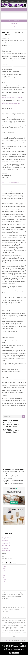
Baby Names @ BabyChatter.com (10, 182)
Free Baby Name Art (14, 26)
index (4, 583)
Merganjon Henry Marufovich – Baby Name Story (13, 1)
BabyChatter (6, 640)
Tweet (18, 410)
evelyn (4, 570)
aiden (4, 575)
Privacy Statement (6, 550)
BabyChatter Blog (6, 542)
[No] (26, 648)
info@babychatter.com (7, 560)
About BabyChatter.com (7, 537)
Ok (10, 652)
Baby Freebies (14, 23)
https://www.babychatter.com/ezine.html (11, 103)
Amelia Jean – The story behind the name (13, 483)
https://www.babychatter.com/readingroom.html (12, 97)
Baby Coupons (14, 25)
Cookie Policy (5, 548)
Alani (4, 581)
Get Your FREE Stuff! (14, 20)
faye (4, 568)
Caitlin (4, 566)
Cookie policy (15, 652)
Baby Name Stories (6, 543)
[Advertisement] (14, 16)
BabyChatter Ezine (6, 545)
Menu (3, 9)
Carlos (4, 579)
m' (3, 585)
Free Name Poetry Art (6, 547)
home (4, 573)
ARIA (4, 577)
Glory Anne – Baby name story (11, 475)
